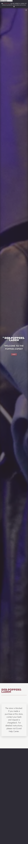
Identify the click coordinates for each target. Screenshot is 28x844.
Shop (14, 354)
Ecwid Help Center (15, 730)
